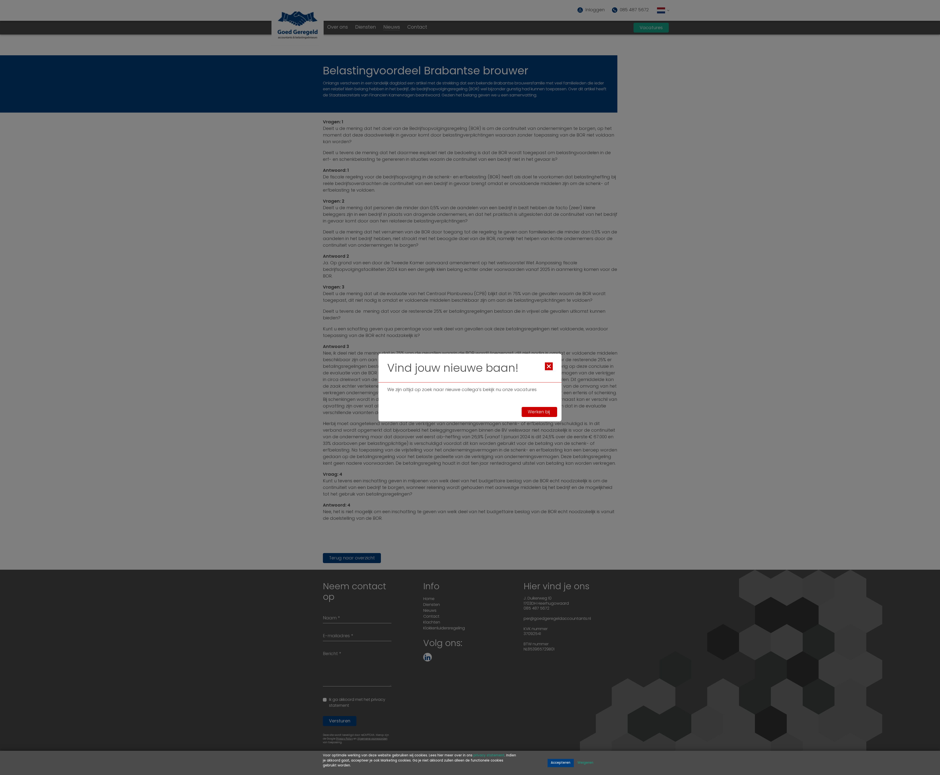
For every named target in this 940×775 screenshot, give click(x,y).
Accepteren (560, 762)
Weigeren (585, 762)
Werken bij (539, 412)
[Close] (549, 366)
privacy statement (489, 755)
